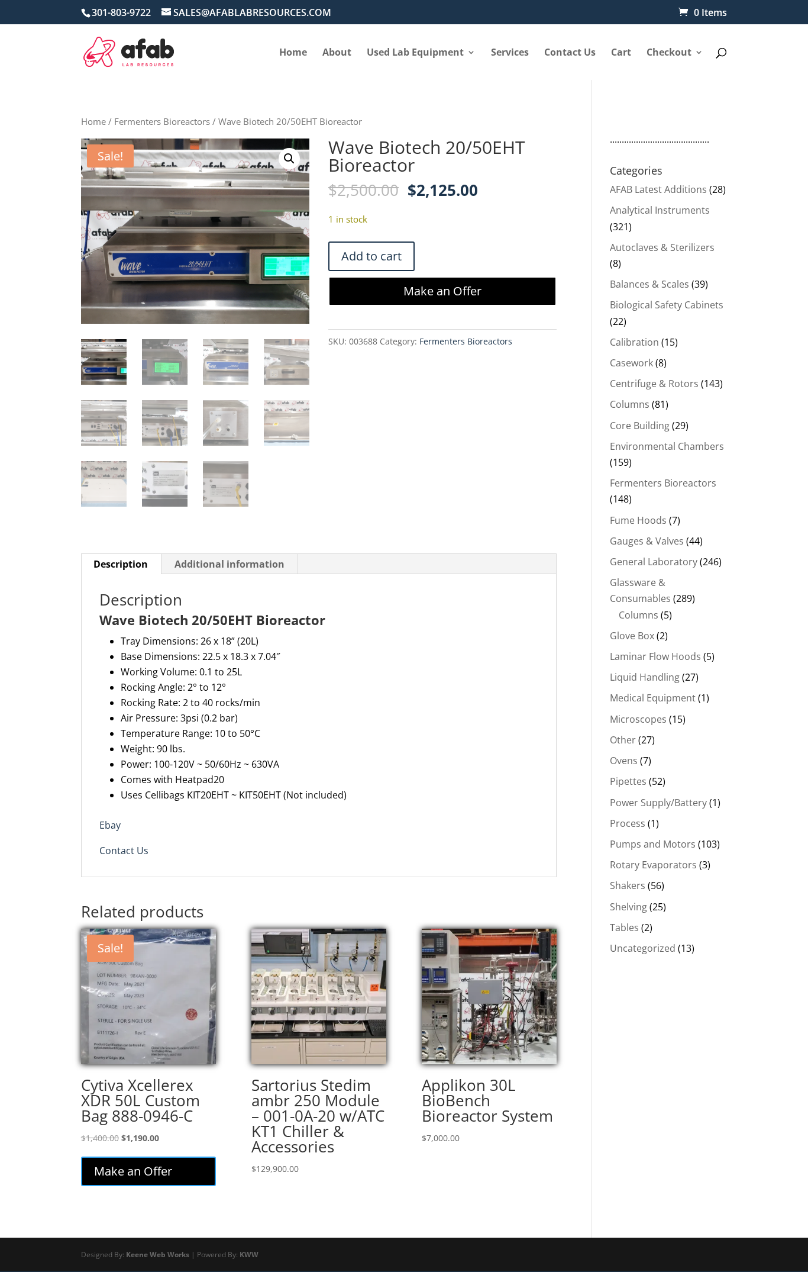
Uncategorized (643, 948)
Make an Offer (442, 291)
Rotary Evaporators (653, 864)
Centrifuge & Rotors (654, 383)
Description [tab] (120, 564)
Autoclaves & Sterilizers (662, 247)
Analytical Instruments (660, 210)
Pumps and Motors (653, 844)
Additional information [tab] (229, 564)
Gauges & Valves (647, 541)
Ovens (624, 760)
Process (627, 823)
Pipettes (628, 781)
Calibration (634, 342)
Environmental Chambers (667, 446)
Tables (624, 927)
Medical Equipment (653, 697)
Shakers (627, 885)
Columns (629, 404)
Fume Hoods (638, 520)
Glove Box (632, 635)
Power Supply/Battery (658, 802)
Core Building (640, 425)
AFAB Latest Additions (658, 189)
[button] (289, 158)
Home (93, 121)
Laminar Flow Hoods (655, 656)
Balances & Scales (649, 284)
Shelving (628, 906)
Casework (631, 362)
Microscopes (638, 719)
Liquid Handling (645, 677)
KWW (249, 1255)
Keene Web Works (157, 1255)
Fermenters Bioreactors (162, 121)
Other (623, 739)
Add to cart (371, 256)
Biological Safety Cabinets (666, 304)
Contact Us (123, 850)
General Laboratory (653, 561)
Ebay (110, 825)
